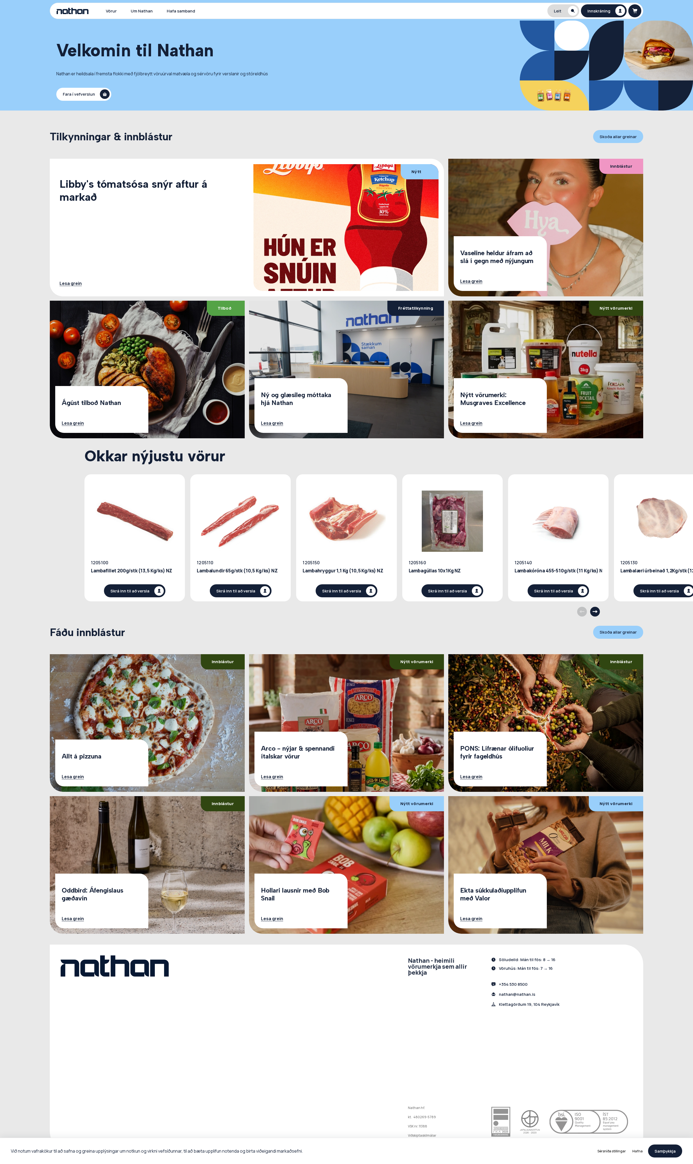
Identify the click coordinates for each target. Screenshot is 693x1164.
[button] (563, 10)
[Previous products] (582, 612)
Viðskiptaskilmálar (422, 1135)
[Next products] (595, 612)
